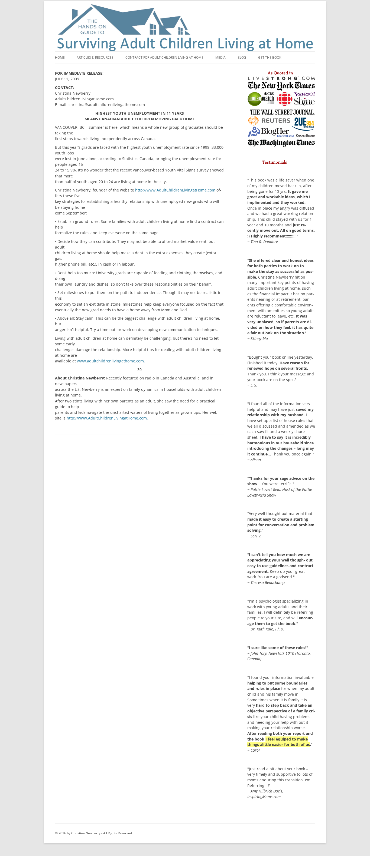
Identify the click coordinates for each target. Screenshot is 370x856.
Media (220, 57)
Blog (242, 57)
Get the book (269, 57)
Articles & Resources (95, 57)
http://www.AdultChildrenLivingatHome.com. (107, 418)
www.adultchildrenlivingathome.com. (111, 360)
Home (60, 57)
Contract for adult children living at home (164, 57)
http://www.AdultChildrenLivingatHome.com (175, 190)
